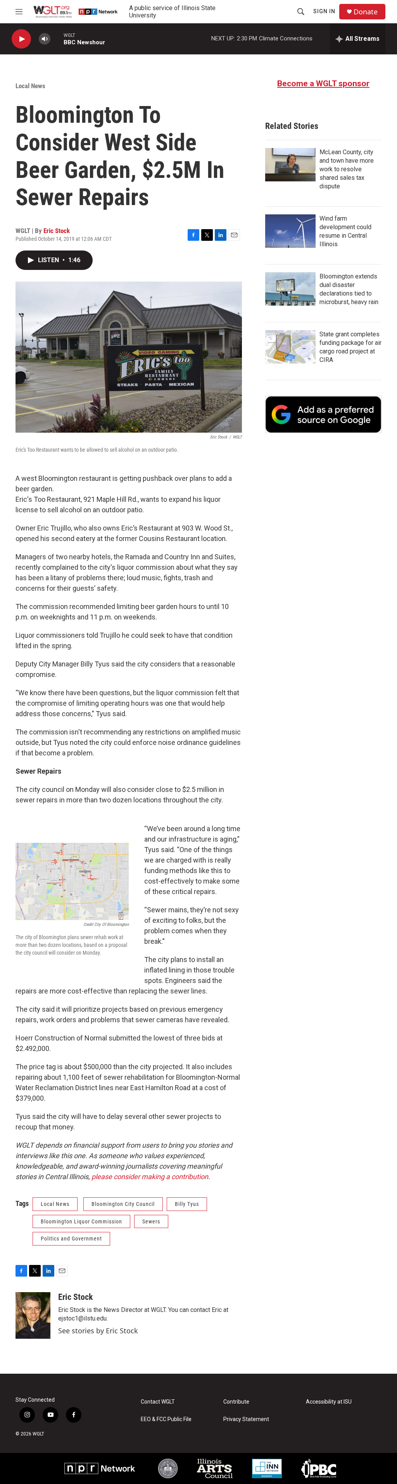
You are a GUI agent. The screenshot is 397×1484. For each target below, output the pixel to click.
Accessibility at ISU (329, 1402)
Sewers (151, 1221)
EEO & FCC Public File (166, 1419)
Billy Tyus (187, 1204)
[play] (21, 39)
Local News (30, 86)
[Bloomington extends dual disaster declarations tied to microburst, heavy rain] (290, 289)
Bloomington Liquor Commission (81, 1221)
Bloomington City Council (123, 1204)
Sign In (324, 11)
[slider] (57, 39)
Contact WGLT (158, 1402)
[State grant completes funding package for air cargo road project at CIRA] (290, 347)
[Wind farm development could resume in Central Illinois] (290, 231)
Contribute (236, 1402)
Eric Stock (56, 231)
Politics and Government (71, 1238)
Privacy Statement (246, 1419)
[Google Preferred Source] (323, 414)
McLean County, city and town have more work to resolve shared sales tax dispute (346, 169)
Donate (366, 12)
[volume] (44, 39)
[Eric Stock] (33, 1315)
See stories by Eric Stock (98, 1330)
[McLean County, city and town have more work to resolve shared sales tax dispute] (290, 164)
